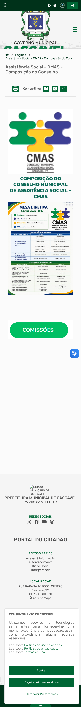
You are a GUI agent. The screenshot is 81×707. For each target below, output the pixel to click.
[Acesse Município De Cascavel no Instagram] (52, 522)
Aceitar (42, 670)
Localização (40, 581)
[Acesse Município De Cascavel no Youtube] (44, 522)
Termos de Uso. (35, 652)
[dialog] (41, 656)
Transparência (40, 570)
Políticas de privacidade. (41, 648)
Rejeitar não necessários (42, 682)
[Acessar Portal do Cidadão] (35, 29)
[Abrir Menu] (74, 30)
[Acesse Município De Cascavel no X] (29, 522)
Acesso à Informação (40, 558)
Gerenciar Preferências (42, 694)
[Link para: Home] (7, 55)
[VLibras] (55, 5)
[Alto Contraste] (49, 5)
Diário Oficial (40, 566)
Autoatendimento (40, 562)
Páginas (20, 55)
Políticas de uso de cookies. (43, 645)
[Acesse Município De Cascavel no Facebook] (37, 522)
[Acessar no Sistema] (72, 5)
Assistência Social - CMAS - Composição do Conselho (40, 58)
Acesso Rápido (41, 553)
